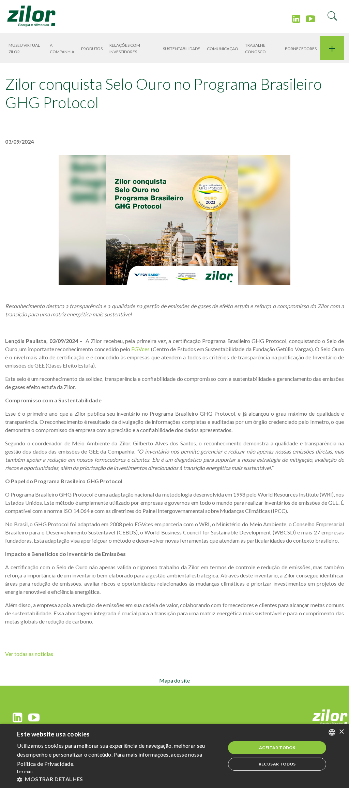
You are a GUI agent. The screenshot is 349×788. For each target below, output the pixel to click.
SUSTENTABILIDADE (181, 48)
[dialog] (174, 756)
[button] (118, 779)
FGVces (140, 349)
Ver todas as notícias (29, 653)
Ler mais (25, 771)
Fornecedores (301, 48)
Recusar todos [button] (277, 763)
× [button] (341, 731)
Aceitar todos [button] (277, 747)
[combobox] (332, 732)
